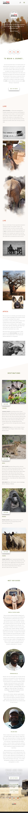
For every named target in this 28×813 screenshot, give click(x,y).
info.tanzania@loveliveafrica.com (14, 786)
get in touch (14, 88)
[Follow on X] (14, 52)
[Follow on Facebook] (10, 52)
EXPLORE (6, 404)
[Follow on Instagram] (18, 52)
